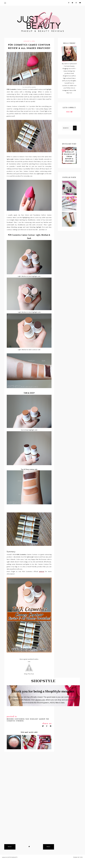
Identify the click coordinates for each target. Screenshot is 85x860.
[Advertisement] (29, 826)
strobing (20, 721)
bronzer (10, 719)
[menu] (5, 3)
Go (75, 128)
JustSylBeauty (12, 857)
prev (48, 846)
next (10, 846)
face (27, 719)
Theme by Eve (78, 857)
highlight (34, 719)
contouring (20, 719)
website (41, 571)
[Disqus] (29, 781)
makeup (42, 719)
